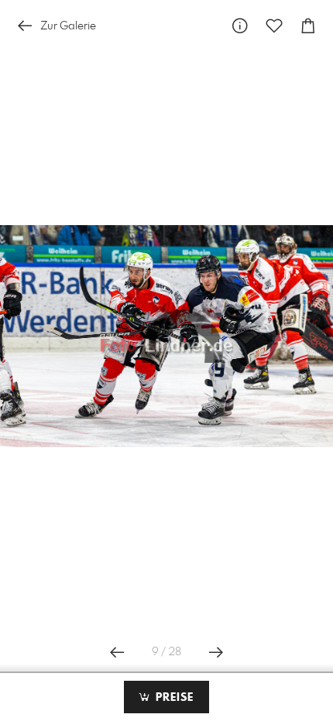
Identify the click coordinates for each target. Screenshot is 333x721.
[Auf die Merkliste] (274, 25)
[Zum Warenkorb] (308, 25)
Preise (173, 697)
